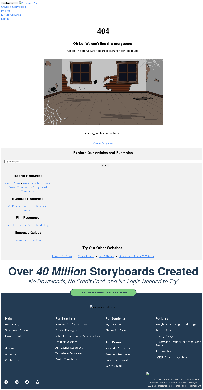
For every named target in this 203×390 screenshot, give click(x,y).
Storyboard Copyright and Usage (176, 324)
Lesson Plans (12, 183)
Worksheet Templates (36, 183)
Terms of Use (164, 330)
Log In (5, 18)
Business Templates (118, 360)
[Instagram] (17, 383)
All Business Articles (20, 206)
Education (34, 240)
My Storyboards (11, 14)
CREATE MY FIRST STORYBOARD (103, 292)
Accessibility (163, 351)
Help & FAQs (13, 324)
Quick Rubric (86, 256)
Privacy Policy (164, 336)
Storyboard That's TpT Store (136, 256)
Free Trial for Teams (118, 348)
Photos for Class (62, 256)
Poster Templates (19, 187)
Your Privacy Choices (176, 357)
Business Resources (118, 354)
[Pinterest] (37, 383)
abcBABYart (106, 256)
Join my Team (114, 366)
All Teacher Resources (69, 347)
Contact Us (12, 360)
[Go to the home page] (28, 2)
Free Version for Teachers (71, 324)
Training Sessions (66, 342)
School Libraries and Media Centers (77, 336)
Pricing (5, 10)
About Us (11, 354)
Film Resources (16, 225)
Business (20, 240)
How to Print (13, 336)
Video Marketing (38, 225)
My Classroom (114, 324)
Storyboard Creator (17, 330)
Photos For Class (116, 330)
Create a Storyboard (13, 6)
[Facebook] (6, 383)
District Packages (66, 330)
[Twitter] (27, 383)
